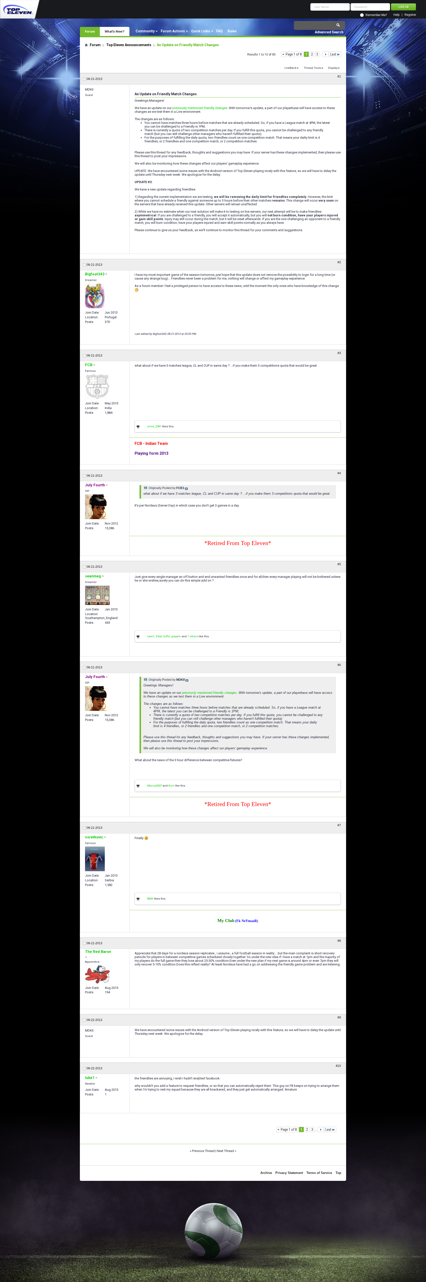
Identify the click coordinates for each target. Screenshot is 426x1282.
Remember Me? (376, 15)
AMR (150, 898)
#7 (339, 825)
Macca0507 (154, 785)
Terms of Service (319, 1173)
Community (145, 31)
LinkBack (290, 68)
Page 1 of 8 (294, 54)
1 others (192, 636)
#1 (339, 76)
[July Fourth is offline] (97, 506)
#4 (339, 473)
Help (396, 15)
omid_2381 (154, 426)
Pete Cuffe (163, 636)
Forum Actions (173, 31)
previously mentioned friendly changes (199, 108)
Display (332, 68)
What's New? (114, 31)
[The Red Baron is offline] (97, 974)
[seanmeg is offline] (97, 595)
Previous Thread (203, 1151)
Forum (90, 31)
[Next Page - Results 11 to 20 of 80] (325, 54)
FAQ (219, 31)
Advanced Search (329, 32)
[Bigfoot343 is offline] (95, 295)
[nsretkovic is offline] (95, 859)
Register (410, 15)
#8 (339, 941)
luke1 (150, 636)
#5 (339, 564)
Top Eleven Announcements (128, 45)
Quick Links (200, 31)
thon (171, 785)
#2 (339, 262)
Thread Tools (312, 68)
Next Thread (225, 1151)
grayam (176, 636)
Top (338, 1173)
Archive (266, 1173)
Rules (232, 31)
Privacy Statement (289, 1173)
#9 (339, 1017)
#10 (338, 1066)
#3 (339, 353)
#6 (339, 665)
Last (333, 54)
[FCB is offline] (97, 386)
